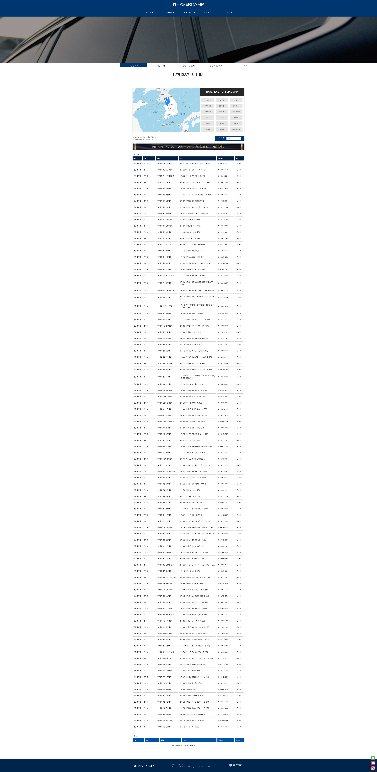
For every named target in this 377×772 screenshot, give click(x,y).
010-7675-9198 (223, 696)
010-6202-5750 (223, 251)
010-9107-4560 (223, 290)
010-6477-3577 (223, 244)
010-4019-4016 (223, 345)
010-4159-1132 (223, 428)
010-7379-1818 (223, 403)
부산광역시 (236, 100)
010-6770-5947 (223, 683)
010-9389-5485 (223, 409)
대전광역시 (208, 112)
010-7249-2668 (223, 313)
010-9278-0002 (223, 527)
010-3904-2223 (223, 269)
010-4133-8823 (223, 377)
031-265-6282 (222, 195)
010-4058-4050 (223, 565)
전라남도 (236, 123)
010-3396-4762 (223, 490)
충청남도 (207, 123)
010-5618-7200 (223, 232)
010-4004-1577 (223, 170)
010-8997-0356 (223, 478)
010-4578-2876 (223, 397)
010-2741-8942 (223, 390)
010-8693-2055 (223, 521)
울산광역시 (222, 112)
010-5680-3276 (223, 326)
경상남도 (222, 129)
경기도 (208, 117)
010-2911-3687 (223, 658)
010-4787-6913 (223, 571)
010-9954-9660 (223, 558)
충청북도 (236, 117)
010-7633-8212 (223, 220)
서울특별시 (222, 100)
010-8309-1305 (223, 677)
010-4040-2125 (223, 453)
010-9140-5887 (223, 515)
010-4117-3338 (223, 671)
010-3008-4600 (223, 608)
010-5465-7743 (223, 238)
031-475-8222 (222, 502)
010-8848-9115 (223, 182)
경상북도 (207, 129)
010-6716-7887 (223, 465)
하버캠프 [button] (149, 12)
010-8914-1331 (223, 727)
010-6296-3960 (223, 415)
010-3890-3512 (223, 440)
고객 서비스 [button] (208, 12)
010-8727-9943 (223, 226)
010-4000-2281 (223, 615)
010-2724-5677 (223, 283)
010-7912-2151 (223, 320)
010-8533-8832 (223, 639)
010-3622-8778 (223, 263)
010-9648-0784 (223, 369)
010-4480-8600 (223, 384)
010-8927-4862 (223, 257)
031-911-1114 (222, 163)
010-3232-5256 (223, 664)
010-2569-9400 (223, 552)
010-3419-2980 (223, 201)
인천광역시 (222, 106)
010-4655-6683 (223, 509)
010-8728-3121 (223, 357)
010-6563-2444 (223, 689)
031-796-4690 (222, 332)
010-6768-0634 (223, 534)
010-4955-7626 (223, 306)
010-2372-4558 (223, 596)
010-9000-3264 (223, 446)
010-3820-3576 (223, 207)
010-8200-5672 (223, 602)
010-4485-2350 (223, 590)
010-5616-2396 (223, 496)
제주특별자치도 (236, 129)
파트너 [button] (228, 12)
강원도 (222, 117)
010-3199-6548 (223, 646)
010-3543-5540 (223, 276)
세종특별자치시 (236, 112)
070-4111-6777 (223, 213)
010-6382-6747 (223, 621)
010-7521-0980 (223, 714)
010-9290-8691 (223, 471)
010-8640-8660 (223, 188)
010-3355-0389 (223, 720)
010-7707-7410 (223, 627)
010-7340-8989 (223, 298)
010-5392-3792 (223, 338)
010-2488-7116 (223, 484)
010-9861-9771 (223, 546)
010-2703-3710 (223, 459)
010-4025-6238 (223, 708)
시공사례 (238, 163)
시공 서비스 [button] (189, 12)
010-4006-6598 (223, 351)
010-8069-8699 (223, 652)
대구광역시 (208, 106)
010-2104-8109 (223, 421)
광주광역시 (236, 106)
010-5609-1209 (223, 540)
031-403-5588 (222, 176)
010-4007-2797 (223, 434)
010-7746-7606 (223, 583)
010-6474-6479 (223, 702)
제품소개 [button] (169, 12)
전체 (208, 100)
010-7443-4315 (223, 633)
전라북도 (222, 123)
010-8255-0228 (223, 363)
